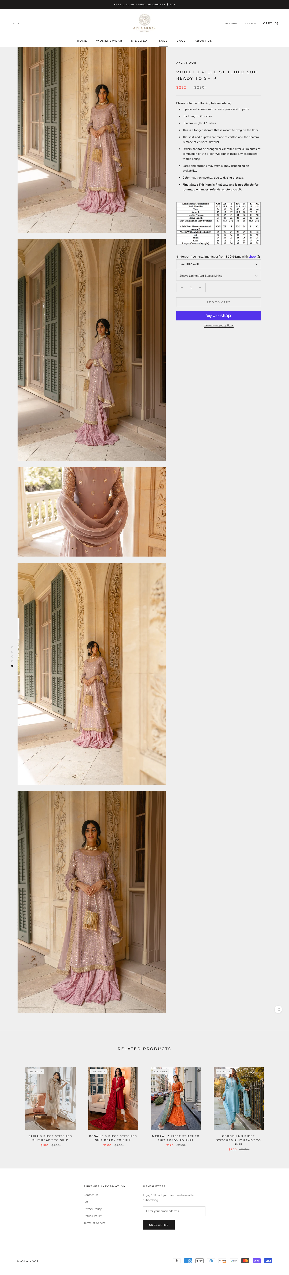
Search (250, 23)
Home (82, 40)
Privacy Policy (93, 1209)
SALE (163, 40)
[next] (276, 1104)
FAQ (86, 1202)
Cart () (270, 23)
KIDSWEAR (140, 40)
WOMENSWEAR (109, 40)
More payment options (219, 325)
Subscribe (159, 1224)
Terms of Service (94, 1223)
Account (232, 23)
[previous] (13, 1104)
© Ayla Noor (28, 1261)
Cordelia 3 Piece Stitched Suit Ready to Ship (238, 1140)
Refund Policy (93, 1216)
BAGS (181, 40)
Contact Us (91, 1195)
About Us (203, 40)
